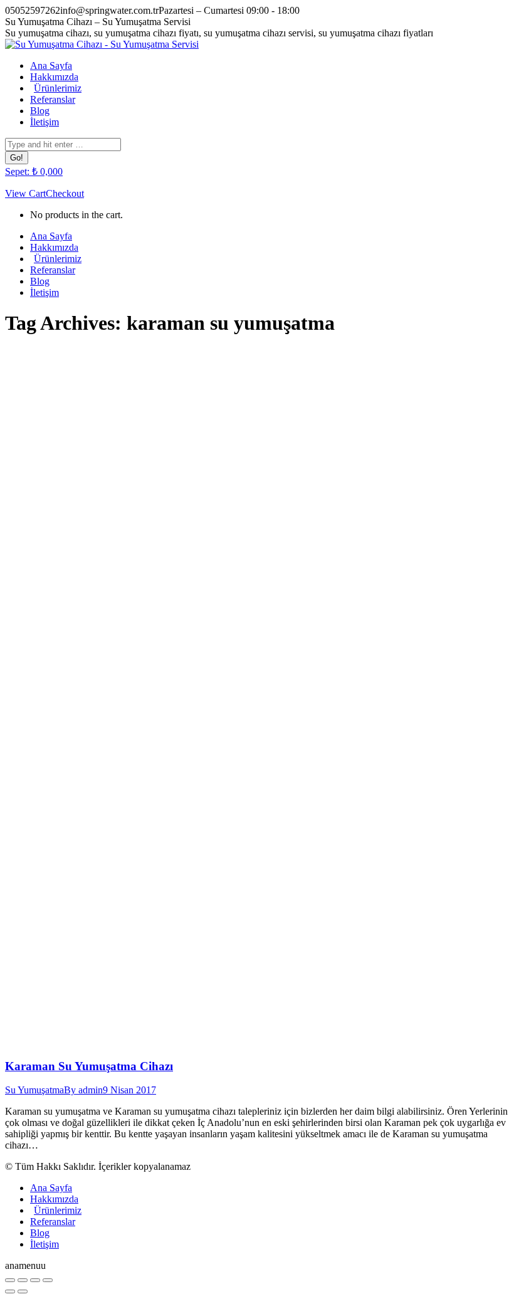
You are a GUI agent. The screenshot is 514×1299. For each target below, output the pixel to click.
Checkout (65, 193)
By (83, 1090)
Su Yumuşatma (34, 1090)
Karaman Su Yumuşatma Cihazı (89, 1066)
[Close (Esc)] (10, 1280)
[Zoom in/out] (48, 1280)
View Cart (25, 193)
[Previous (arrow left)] (10, 1291)
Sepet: (34, 171)
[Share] (23, 1280)
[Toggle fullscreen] (35, 1280)
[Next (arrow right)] (23, 1291)
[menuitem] (51, 65)
